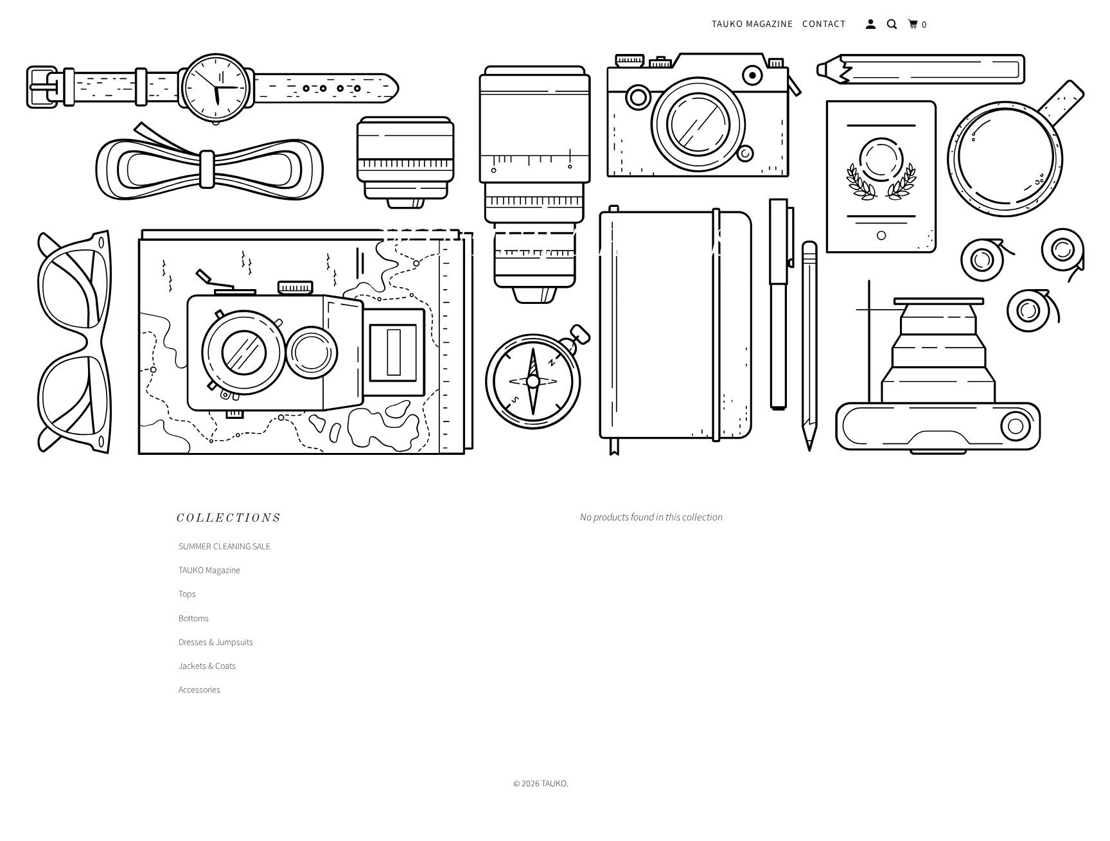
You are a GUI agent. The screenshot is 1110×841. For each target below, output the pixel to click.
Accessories (199, 690)
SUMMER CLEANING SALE (224, 546)
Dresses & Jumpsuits (216, 642)
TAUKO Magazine (752, 24)
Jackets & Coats (207, 666)
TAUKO (554, 783)
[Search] (893, 25)
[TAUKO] (242, 22)
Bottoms (194, 618)
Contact (824, 24)
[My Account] (872, 25)
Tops (187, 594)
